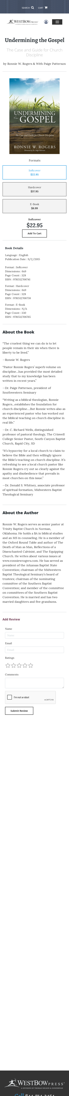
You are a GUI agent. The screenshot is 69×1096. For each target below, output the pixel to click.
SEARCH (26, 7)
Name (8, 628)
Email (8, 643)
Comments (11, 674)
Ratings (9, 657)
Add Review (11, 619)
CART (41, 7)
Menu (57, 21)
